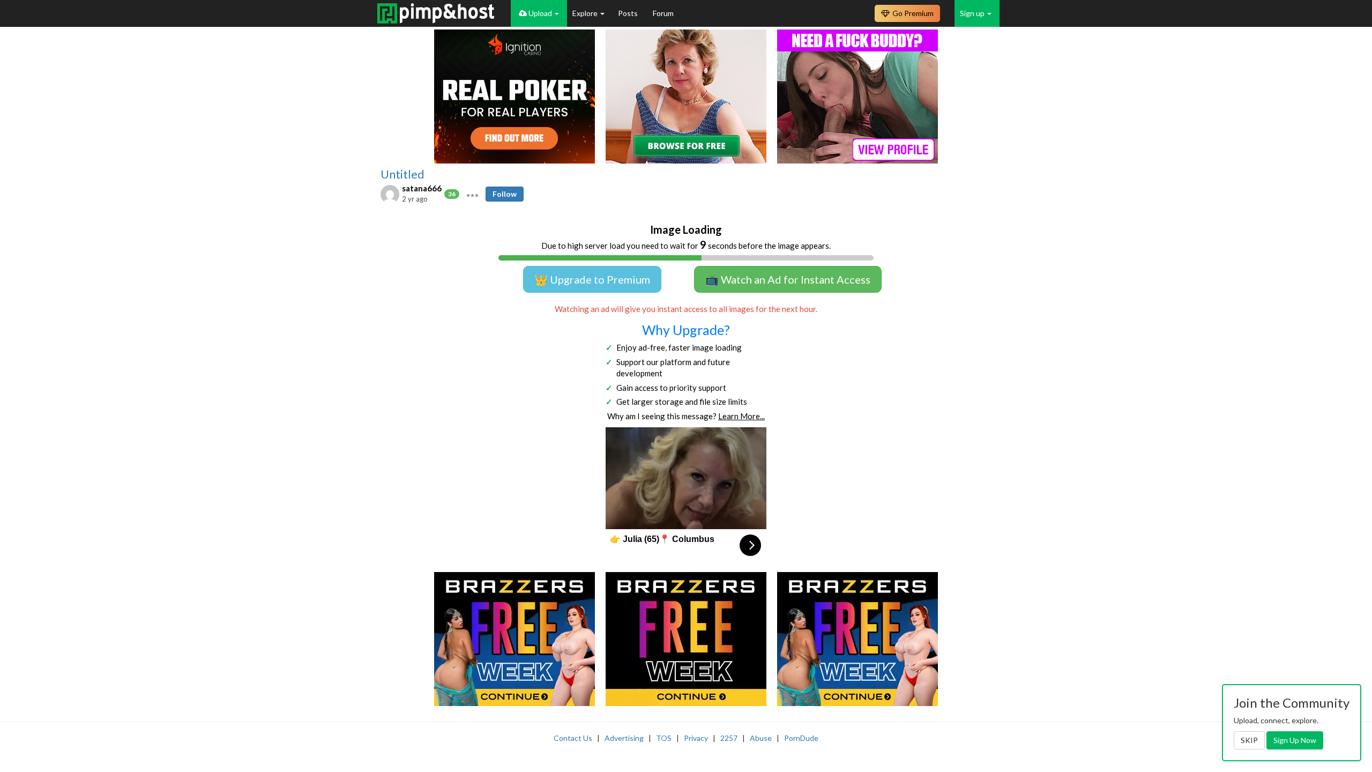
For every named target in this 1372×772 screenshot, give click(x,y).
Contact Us (573, 738)
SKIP (1249, 740)
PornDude (801, 738)
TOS (664, 738)
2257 (728, 738)
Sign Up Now (1294, 740)
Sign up (973, 13)
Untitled (402, 174)
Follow (505, 193)
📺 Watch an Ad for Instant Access (787, 279)
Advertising (624, 738)
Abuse (761, 738)
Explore (585, 13)
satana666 (422, 188)
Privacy (696, 738)
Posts (628, 13)
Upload (540, 13)
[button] (472, 194)
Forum (663, 13)
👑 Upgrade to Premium (592, 279)
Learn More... (741, 416)
